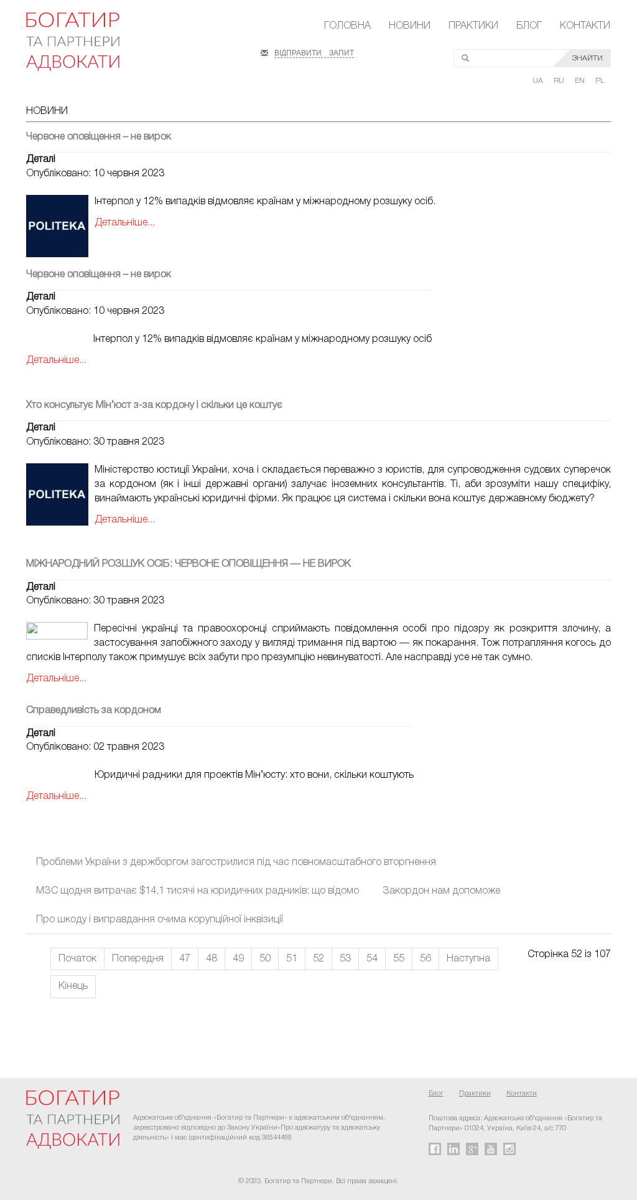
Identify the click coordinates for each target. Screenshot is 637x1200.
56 (425, 959)
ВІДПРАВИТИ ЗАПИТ (314, 51)
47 (184, 959)
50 (265, 959)
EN (581, 80)
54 (372, 959)
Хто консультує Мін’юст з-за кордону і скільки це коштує (154, 405)
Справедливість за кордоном (93, 710)
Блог (529, 26)
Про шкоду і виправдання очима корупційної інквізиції (159, 919)
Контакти (585, 26)
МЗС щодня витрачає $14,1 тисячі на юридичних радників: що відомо (197, 891)
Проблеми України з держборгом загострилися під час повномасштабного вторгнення (236, 862)
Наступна (468, 959)
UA (538, 80)
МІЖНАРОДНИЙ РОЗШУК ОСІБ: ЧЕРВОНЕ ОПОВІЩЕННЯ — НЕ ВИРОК (188, 564)
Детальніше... (125, 223)
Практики (473, 26)
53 (345, 959)
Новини (409, 26)
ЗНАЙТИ (587, 58)
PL (600, 80)
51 (291, 959)
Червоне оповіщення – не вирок (98, 137)
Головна (347, 26)
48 (211, 959)
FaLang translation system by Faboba (39, 1031)
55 (398, 959)
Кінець (73, 986)
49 (238, 959)
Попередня (138, 959)
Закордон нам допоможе (441, 891)
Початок (77, 959)
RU (560, 80)
